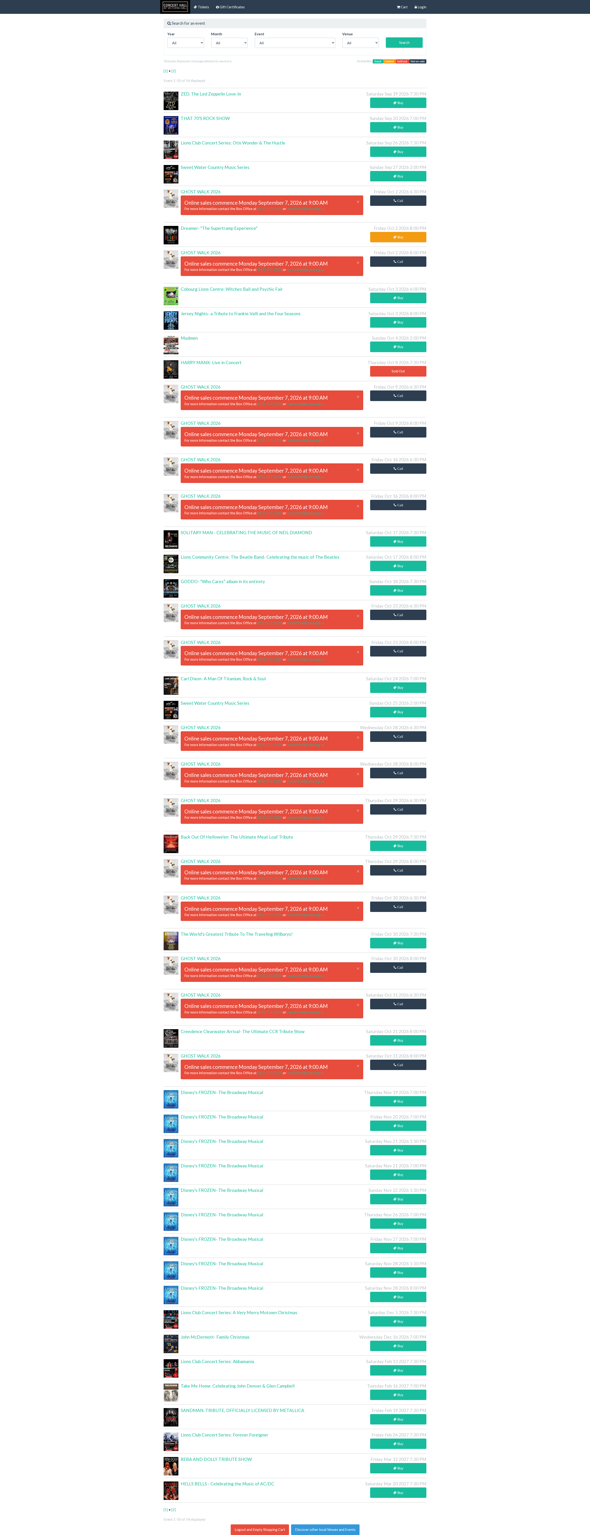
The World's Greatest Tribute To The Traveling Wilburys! (237, 934)
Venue (347, 34)
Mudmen (189, 338)
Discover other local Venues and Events (325, 1529)
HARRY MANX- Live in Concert (211, 362)
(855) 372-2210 (270, 209)
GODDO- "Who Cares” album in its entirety (223, 581)
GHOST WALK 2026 (201, 191)
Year (171, 34)
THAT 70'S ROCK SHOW (205, 118)
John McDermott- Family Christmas (215, 1337)
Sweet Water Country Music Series (215, 167)
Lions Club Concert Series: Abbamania (217, 1361)
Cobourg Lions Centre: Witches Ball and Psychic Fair (232, 289)
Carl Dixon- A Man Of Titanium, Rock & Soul (223, 678)
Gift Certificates (232, 7)
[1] (166, 71)
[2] (173, 71)
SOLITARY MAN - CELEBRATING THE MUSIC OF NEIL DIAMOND (246, 532)
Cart (404, 7)
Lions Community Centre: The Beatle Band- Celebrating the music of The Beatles (260, 557)
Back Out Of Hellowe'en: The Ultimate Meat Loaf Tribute (237, 836)
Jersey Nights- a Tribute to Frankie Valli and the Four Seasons (241, 313)
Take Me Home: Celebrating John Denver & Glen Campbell (238, 1385)
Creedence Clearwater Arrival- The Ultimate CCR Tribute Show (243, 1031)
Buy (400, 103)
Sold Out (398, 371)
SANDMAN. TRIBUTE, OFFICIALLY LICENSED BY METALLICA (242, 1410)
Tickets (203, 7)
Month (216, 34)
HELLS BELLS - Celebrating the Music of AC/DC (227, 1483)
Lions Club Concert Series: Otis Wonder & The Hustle (233, 142)
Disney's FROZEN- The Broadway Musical (222, 1092)
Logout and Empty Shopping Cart (260, 1529)
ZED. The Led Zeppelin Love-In (211, 93)
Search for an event (188, 23)
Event (259, 34)
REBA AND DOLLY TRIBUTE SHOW (216, 1459)
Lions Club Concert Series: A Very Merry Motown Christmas (239, 1312)
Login (421, 7)
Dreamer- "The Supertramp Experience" (219, 228)
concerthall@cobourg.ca (305, 209)
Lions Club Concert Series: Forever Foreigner (224, 1434)
